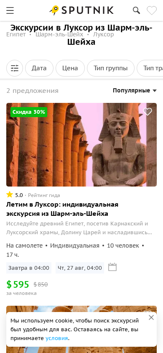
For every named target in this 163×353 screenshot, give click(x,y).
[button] (14, 68)
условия (57, 338)
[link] (10, 10)
